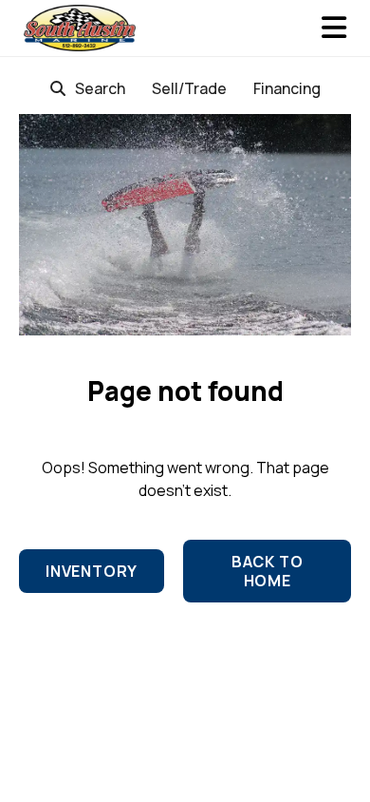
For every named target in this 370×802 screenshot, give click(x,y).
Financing (287, 88)
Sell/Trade (189, 88)
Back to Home (267, 571)
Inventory (92, 571)
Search (100, 88)
